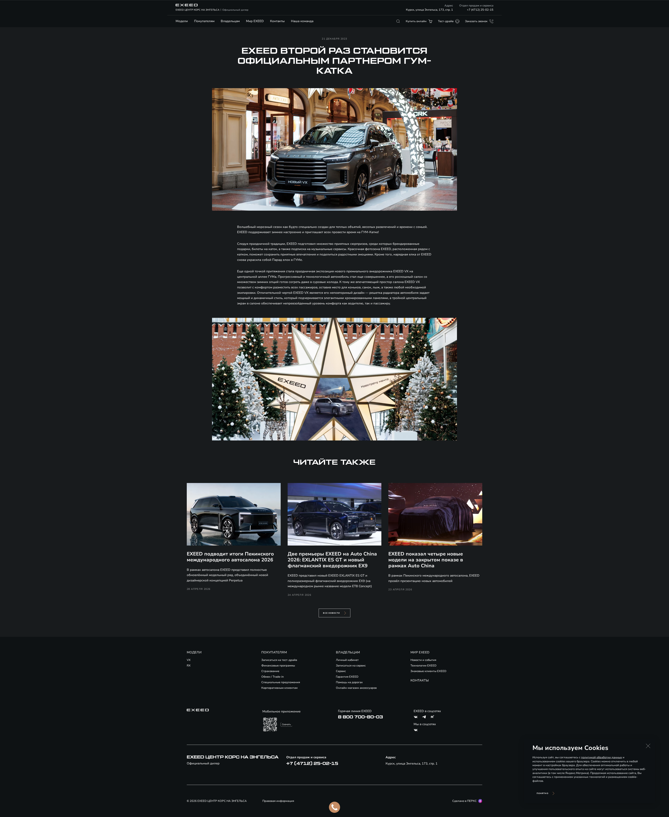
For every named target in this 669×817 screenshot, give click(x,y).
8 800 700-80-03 (360, 717)
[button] (648, 746)
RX (189, 665)
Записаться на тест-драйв (279, 660)
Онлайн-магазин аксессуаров (356, 687)
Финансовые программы (278, 665)
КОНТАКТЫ (419, 680)
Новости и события (423, 660)
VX (189, 660)
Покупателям (204, 21)
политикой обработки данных (601, 757)
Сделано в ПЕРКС (464, 801)
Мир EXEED (255, 21)
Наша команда (302, 21)
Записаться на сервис (351, 665)
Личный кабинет (347, 660)
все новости (331, 613)
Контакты (277, 21)
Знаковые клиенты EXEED (428, 671)
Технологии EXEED (423, 665)
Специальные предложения (280, 682)
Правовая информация (278, 801)
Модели (182, 21)
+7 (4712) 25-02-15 (480, 10)
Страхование (270, 671)
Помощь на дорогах (349, 682)
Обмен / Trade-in (272, 676)
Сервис (341, 671)
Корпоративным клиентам (279, 687)
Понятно (542, 793)
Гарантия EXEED (347, 676)
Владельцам (230, 21)
